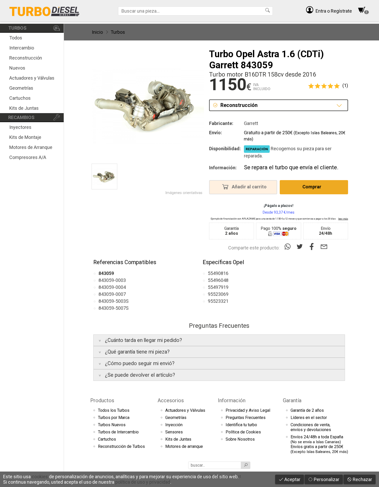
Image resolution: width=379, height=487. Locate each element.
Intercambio (21, 48)
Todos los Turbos (113, 410)
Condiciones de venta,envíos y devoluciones (311, 427)
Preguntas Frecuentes (246, 417)
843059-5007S (113, 308)
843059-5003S (113, 301)
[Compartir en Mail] (324, 246)
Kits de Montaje (25, 137)
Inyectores (20, 127)
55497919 (218, 287)
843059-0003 (112, 280)
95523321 (218, 301)
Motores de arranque (184, 446)
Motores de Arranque (30, 147)
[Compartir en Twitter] (301, 246)
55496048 (218, 280)
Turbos (118, 32)
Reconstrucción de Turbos (121, 446)
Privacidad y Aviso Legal (248, 410)
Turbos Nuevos (112, 424)
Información (231, 400)
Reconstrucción (25, 58)
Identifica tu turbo (241, 424)
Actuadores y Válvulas (31, 78)
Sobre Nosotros (240, 439)
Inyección (174, 424)
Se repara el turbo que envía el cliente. (291, 167)
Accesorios (171, 400)
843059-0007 (112, 294)
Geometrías (21, 88)
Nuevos (17, 68)
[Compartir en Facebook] (313, 246)
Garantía (292, 400)
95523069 (218, 294)
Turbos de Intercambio (118, 432)
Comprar (312, 186)
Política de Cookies (243, 432)
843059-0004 (112, 287)
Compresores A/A (27, 157)
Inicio (97, 32)
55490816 (218, 273)
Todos (15, 37)
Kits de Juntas (24, 108)
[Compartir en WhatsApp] (289, 246)
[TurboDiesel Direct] (44, 10)
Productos (102, 400)
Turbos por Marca (113, 417)
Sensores (174, 432)
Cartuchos (20, 98)
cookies (40, 476)
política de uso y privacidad (142, 482)
